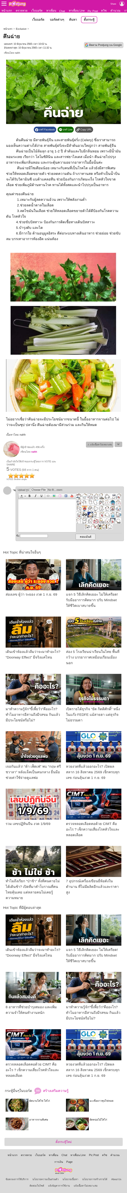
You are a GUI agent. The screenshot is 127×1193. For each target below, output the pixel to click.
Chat (62, 11)
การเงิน (58, 1161)
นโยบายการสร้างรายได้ (94, 1179)
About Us (116, 1179)
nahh (17, 53)
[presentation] (21, 496)
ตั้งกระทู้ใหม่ (64, 1142)
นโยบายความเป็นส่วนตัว (45, 1179)
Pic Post (93, 11)
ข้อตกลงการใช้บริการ (17, 1179)
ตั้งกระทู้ (89, 19)
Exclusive (21, 29)
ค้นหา (73, 19)
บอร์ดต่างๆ (57, 19)
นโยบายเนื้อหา (70, 1179)
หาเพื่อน (51, 10)
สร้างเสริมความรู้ (55, 1091)
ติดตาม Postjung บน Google (105, 45)
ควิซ (104, 10)
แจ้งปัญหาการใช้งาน (59, 1185)
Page (69, 1161)
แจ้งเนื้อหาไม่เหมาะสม (86, 1185)
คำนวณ (115, 10)
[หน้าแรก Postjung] (17, 3)
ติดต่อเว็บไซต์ (37, 1185)
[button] (23, 496)
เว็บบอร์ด (36, 10)
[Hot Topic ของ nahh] (11, 456)
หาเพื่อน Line (77, 10)
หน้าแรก (6, 10)
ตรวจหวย (21, 10)
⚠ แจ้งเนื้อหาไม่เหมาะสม (99, 444)
